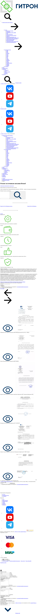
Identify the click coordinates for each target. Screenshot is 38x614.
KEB (7, 56)
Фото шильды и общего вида (5, 577)
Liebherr (7, 59)
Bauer (7, 52)
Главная (3, 178)
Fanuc (7, 55)
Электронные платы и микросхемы (12, 41)
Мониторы (8, 31)
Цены (3, 67)
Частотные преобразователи (11, 42)
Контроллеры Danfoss (10, 40)
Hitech (7, 155)
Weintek (7, 65)
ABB (7, 50)
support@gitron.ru (10, 481)
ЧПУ (7, 33)
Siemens (7, 163)
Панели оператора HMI (10, 39)
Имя (10, 588)
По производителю (7, 49)
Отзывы (5, 72)
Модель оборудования (13, 576)
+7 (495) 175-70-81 (3, 83)
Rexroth (7, 62)
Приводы (8, 36)
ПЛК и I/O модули (9, 34)
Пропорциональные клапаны (11, 35)
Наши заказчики (7, 71)
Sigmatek (7, 64)
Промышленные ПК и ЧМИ (11, 32)
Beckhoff (7, 53)
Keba (7, 57)
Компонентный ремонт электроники (12, 144)
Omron (7, 61)
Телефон (11, 574)
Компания (4, 69)
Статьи (3, 502)
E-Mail (11, 573)
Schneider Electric (9, 162)
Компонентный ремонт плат (11, 143)
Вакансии (6, 73)
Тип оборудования (13, 575)
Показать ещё (17, 613)
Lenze (7, 58)
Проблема (10, 585)
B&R (7, 51)
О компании (6, 70)
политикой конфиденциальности (22, 286)
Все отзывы (2, 288)
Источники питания (9, 30)
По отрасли (6, 66)
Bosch (7, 54)
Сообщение (11, 594)
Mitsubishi (8, 60)
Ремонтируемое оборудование (7, 22)
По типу (5, 136)
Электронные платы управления (11, 38)
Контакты (4, 74)
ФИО (11, 572)
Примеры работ (5, 68)
